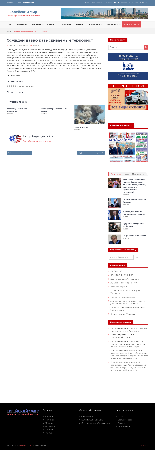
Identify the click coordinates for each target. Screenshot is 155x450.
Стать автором (97, 3)
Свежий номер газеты (121, 125)
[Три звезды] (11, 86)
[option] (47, 2)
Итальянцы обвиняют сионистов (17, 110)
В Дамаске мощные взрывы (90, 153)
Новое (126, 174)
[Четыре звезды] (13, 86)
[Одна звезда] (8, 86)
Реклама (108, 3)
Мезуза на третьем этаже (122, 297)
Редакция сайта (24, 45)
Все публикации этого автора (37, 141)
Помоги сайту (131, 24)
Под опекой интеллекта (134, 236)
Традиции (50, 426)
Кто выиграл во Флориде (122, 314)
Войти (136, 3)
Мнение (49, 423)
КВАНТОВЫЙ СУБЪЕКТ (121, 275)
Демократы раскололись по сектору (54, 110)
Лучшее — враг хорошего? (123, 283)
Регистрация (125, 3)
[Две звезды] (10, 86)
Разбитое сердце (118, 286)
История (49, 429)
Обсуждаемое (138, 174)
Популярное (116, 174)
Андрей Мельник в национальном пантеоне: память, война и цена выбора (128, 344)
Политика (49, 420)
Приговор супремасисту (20, 153)
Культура (49, 433)
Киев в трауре (81, 127)
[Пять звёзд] (15, 86)
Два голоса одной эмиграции (124, 279)
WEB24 (145, 446)
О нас (87, 3)
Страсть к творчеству (25, 2)
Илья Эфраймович (119, 350)
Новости (36, 45)
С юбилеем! (116, 271)
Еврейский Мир (23, 12)
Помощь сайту (125, 426)
